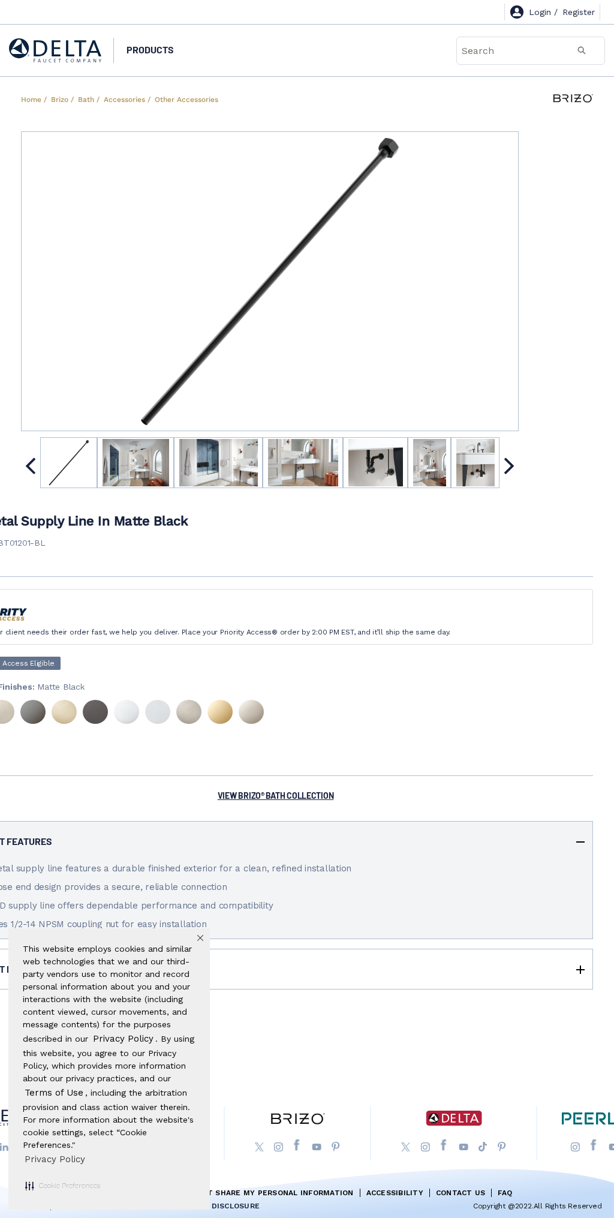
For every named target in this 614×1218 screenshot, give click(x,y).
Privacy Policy (55, 1159)
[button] (63, 1185)
